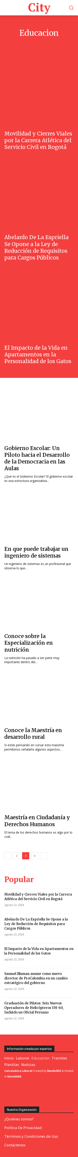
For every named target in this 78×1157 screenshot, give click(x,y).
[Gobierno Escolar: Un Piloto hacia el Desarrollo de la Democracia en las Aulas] (39, 415)
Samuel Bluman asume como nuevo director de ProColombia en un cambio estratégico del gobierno (36, 978)
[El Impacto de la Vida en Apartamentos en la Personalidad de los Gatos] (39, 304)
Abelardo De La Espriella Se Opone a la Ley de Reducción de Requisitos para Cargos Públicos (36, 247)
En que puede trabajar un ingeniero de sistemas (36, 552)
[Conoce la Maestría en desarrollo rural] (39, 697)
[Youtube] (35, 1093)
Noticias (37, 44)
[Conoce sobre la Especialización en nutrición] (39, 603)
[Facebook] (6, 1093)
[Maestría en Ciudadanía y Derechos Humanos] (39, 784)
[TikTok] (25, 1093)
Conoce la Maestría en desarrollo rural (33, 733)
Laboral (22, 44)
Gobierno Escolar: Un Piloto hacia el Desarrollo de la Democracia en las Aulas (37, 458)
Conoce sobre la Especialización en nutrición (28, 643)
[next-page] (43, 855)
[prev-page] (7, 855)
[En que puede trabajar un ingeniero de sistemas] (39, 516)
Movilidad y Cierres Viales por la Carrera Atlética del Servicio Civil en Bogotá (38, 140)
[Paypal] (16, 1093)
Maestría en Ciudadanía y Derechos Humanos (37, 820)
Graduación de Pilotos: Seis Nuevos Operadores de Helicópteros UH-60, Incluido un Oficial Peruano (33, 1007)
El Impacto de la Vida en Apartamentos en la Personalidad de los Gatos (37, 354)
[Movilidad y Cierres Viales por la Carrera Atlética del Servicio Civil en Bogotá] (39, 90)
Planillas (53, 44)
